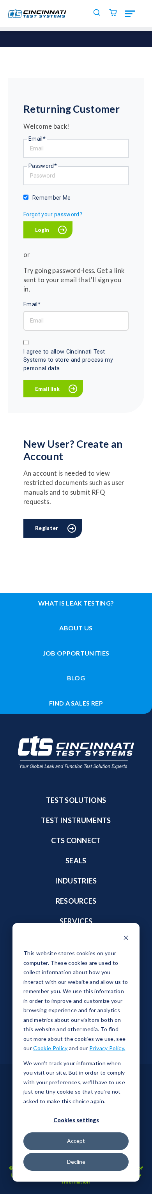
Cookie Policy (50, 1048)
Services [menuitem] (76, 921)
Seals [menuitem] (76, 860)
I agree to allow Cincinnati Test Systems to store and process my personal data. (68, 360)
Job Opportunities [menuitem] (76, 653)
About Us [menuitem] (76, 628)
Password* (42, 166)
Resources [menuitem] (76, 901)
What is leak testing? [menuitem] (76, 603)
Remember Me (51, 198)
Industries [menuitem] (76, 881)
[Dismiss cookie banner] (126, 939)
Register (46, 528)
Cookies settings (76, 1120)
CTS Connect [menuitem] (76, 840)
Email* (37, 138)
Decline (76, 1161)
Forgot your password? (52, 214)
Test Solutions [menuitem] (76, 800)
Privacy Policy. (107, 1048)
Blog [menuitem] (76, 678)
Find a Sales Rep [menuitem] (76, 703)
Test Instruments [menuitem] (76, 820)
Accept (76, 1140)
